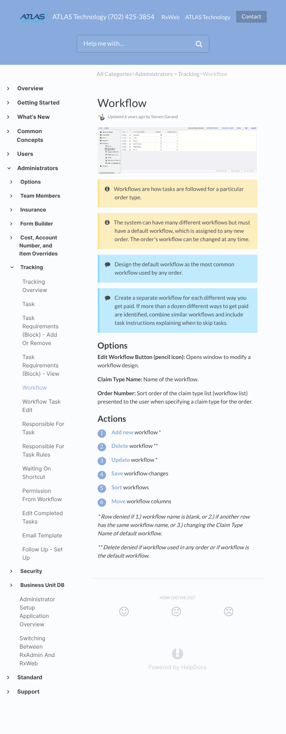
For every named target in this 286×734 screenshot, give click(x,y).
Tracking (31, 267)
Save (117, 473)
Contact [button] (251, 16)
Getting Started (38, 102)
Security (31, 571)
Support (28, 691)
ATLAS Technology (208, 17)
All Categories (114, 74)
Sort (117, 487)
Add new (123, 432)
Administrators (37, 168)
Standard (29, 677)
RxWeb (170, 17)
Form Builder (36, 223)
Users (25, 153)
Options (30, 181)
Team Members (40, 195)
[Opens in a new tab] (177, 653)
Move (119, 501)
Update (121, 460)
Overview (30, 88)
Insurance (33, 209)
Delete (120, 446)
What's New (33, 116)
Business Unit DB (42, 585)
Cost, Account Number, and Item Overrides (39, 245)
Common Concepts (30, 135)
